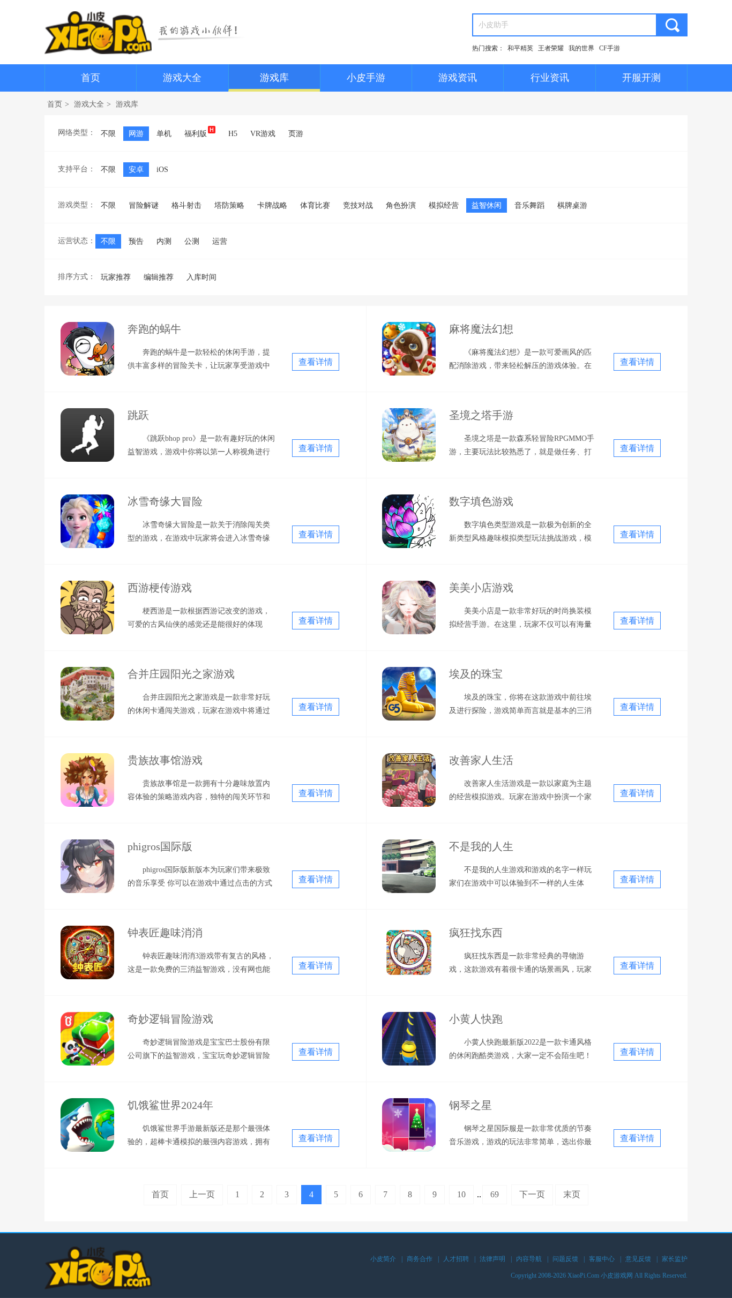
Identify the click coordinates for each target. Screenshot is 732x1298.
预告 (136, 241)
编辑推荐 (159, 277)
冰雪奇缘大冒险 (165, 501)
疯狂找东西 (476, 933)
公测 (191, 241)
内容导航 (529, 1259)
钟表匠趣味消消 (165, 933)
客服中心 (602, 1259)
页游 (295, 134)
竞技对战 (358, 205)
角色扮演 (401, 205)
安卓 (136, 170)
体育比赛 (315, 205)
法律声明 (492, 1259)
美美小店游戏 (481, 588)
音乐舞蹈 (529, 205)
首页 (90, 77)
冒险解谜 (144, 205)
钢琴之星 (470, 1105)
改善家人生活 (481, 760)
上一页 (202, 1194)
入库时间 (201, 277)
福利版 (195, 134)
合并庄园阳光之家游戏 (181, 674)
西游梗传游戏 (160, 588)
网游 (136, 134)
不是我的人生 (481, 846)
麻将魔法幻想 (481, 329)
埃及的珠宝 (476, 674)
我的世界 (581, 48)
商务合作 (419, 1259)
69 (494, 1194)
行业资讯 (550, 77)
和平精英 (520, 48)
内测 (163, 241)
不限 (108, 134)
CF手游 (609, 48)
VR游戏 (262, 134)
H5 (232, 134)
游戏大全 (182, 77)
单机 (163, 134)
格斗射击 (186, 205)
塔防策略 (229, 205)
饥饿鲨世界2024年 (170, 1105)
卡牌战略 (272, 205)
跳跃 (138, 415)
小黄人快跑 (476, 1019)
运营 (219, 241)
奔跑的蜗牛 (154, 329)
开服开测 (641, 77)
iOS (162, 170)
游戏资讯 (457, 77)
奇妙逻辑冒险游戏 (170, 1019)
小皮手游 (366, 77)
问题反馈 (565, 1259)
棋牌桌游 (572, 205)
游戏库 (274, 77)
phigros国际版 (160, 846)
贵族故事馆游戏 (165, 760)
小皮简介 (383, 1259)
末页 (571, 1194)
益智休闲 (487, 205)
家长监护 (675, 1259)
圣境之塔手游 (481, 415)
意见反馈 (638, 1259)
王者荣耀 (551, 48)
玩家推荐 (116, 277)
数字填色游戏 (481, 501)
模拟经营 (444, 205)
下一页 (532, 1194)
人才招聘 (456, 1259)
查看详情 (315, 361)
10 (461, 1194)
